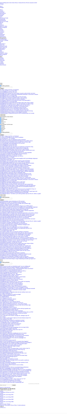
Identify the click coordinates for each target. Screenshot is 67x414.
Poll (2, 130)
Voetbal (1, 29)
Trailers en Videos (3, 53)
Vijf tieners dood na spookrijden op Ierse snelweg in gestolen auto (15, 308)
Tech (1, 16)
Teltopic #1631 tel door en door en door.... (10, 354)
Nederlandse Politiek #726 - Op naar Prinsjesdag (11, 336)
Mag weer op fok (5, 361)
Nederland (2, 12)
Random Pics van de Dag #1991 (8, 95)
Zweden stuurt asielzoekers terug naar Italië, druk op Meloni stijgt (15, 142)
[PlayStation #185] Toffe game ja (8, 350)
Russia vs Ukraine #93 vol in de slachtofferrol (11, 283)
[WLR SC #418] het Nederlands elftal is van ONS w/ (13, 270)
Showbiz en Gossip (4, 18)
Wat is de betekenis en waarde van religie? (10, 294)
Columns (20, 2)
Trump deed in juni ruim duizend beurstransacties (12, 151)
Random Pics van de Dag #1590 (8, 229)
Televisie (2, 25)
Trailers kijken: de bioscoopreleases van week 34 (11, 156)
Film (1, 23)
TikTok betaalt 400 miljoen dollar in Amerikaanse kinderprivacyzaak (15, 173)
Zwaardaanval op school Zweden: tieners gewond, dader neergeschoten (16, 184)
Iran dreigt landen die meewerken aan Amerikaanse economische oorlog (16, 146)
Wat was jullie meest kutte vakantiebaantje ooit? (12, 382)
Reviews (24, 2)
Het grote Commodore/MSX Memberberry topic (12, 334)
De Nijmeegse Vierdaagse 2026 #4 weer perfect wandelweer (14, 360)
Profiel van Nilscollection (5, 387)
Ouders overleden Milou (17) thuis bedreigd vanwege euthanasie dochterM (17, 288)
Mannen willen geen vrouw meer (9, 273)
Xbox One (2, 44)
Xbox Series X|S (3, 47)
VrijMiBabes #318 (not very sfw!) (8, 92)
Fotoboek (2, 59)
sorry (2, 316)
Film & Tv (3, 121)
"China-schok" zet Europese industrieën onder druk (12, 321)
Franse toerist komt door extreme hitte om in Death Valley (13, 355)
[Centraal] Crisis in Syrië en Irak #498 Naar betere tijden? (13, 343)
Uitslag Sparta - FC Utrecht (7, 157)
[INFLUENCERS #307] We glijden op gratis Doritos (12, 276)
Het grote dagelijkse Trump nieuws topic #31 (11, 329)
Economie (2, 14)
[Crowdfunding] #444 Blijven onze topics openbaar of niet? (14, 362)
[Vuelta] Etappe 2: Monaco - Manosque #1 (11, 274)
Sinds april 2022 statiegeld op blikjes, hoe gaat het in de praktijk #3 (15, 342)
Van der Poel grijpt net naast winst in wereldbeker (11, 137)
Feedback (2, 63)
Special (2, 129)
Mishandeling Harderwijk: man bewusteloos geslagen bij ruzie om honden (17, 163)
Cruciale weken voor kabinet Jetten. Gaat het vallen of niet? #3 (15, 348)
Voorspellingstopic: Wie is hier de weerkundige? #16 (13, 337)
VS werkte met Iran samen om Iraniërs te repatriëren (12, 99)
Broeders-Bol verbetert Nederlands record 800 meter (12, 183)
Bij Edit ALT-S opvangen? (7, 300)
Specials (32, 2)
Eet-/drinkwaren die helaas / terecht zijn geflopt (11, 351)
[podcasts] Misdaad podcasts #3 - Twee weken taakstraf (13, 303)
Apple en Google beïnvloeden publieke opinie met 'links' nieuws (15, 105)
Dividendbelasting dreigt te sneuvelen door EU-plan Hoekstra (14, 149)
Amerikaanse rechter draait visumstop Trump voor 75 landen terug (15, 177)
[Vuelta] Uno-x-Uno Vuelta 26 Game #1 (10, 301)
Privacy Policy (14, 405)
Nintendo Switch (3, 46)
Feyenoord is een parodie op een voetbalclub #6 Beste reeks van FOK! (16, 312)
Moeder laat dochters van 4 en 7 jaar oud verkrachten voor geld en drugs (16, 103)
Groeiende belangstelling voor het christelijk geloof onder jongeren (15, 234)
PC (0, 42)
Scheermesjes (4, 365)
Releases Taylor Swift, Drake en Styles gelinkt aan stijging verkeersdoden (17, 170)
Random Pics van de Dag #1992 (8, 90)
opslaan (2, 88)
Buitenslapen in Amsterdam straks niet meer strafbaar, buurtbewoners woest (17, 150)
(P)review (3, 128)
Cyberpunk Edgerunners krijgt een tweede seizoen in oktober (14, 176)
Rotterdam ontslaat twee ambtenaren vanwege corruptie (13, 289)
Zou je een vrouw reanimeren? (8, 363)
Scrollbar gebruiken (5, 85)
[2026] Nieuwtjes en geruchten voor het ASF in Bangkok (13, 375)
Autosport (2, 32)
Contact (1, 61)
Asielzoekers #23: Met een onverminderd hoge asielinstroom (14, 367)
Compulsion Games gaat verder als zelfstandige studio (12, 172)
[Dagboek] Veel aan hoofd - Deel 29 (9, 275)
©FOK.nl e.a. (3, 407)
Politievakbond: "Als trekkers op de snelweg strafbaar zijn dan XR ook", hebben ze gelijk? (20, 193)
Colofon (1, 62)
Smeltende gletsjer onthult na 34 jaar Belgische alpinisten (13, 112)
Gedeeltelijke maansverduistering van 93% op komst (12, 143)
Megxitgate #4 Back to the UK (8, 307)
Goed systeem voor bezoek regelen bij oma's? (11, 282)
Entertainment (3, 20)
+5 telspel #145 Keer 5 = (7, 377)
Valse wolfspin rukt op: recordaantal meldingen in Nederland (14, 231)
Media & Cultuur (3, 26)
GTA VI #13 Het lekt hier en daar (8, 314)
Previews (28, 2)
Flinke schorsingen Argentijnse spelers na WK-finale (12, 181)
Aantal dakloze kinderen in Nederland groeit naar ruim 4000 (14, 192)
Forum (1, 2)
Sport (1, 28)
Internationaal (3, 13)
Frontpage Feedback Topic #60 (8, 328)
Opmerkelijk (2, 19)
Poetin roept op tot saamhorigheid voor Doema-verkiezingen (14, 164)
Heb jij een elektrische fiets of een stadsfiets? (11, 376)
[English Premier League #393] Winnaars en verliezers (13, 286)
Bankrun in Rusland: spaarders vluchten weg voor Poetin (13, 97)
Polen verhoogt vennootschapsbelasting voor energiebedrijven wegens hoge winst (18, 191)
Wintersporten (3, 36)
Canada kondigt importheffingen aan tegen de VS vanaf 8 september (16, 152)
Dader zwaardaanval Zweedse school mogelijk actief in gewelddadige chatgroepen (19, 158)
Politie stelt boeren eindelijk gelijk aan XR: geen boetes (13, 96)
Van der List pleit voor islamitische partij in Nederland (13, 139)
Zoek (7, 2)
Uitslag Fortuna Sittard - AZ (7, 159)
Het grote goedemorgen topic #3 (8, 356)
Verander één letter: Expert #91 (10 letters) (10, 381)
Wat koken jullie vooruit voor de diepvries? (10, 323)
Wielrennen (2, 34)
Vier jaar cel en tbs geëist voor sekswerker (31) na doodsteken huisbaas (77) (17, 186)
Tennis (1, 33)
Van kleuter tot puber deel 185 (8, 340)
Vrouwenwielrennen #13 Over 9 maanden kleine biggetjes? (14, 341)
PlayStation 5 (2, 48)
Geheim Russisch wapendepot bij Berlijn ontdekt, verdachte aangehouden (17, 171)
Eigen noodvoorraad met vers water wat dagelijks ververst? (14, 287)
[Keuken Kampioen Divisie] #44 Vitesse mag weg (12, 349)
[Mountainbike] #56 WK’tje (8, 295)
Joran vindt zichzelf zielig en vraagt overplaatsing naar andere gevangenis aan (17, 185)
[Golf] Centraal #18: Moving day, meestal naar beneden (13, 313)
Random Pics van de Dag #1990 (8, 101)
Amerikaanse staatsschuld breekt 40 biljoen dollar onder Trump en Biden (16, 102)
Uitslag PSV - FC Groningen (7, 138)
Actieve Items (12, 2)
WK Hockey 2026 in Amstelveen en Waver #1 (11, 302)
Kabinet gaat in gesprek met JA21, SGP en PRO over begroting (15, 161)
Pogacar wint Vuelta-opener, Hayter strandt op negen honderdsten (15, 160)
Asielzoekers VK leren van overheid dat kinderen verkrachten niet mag (16, 110)
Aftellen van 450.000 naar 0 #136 (9, 358)
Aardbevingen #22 (6, 331)
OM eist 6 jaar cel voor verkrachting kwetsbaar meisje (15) (14, 108)
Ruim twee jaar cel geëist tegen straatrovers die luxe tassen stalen (15, 373)
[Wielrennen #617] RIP (7, 326)
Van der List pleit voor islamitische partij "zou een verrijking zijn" (15, 266)
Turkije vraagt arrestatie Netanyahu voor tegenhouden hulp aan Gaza (16, 174)
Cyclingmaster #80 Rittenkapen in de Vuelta (11, 272)
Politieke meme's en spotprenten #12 (9, 322)
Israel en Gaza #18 (6, 297)
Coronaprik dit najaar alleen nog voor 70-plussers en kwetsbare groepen (17, 169)
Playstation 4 (2, 43)
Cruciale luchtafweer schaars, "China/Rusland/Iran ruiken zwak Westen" (16, 268)
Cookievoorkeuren (21, 405)
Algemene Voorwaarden (5, 405)
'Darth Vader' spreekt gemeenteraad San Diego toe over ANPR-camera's (16, 140)
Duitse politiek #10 (6, 347)
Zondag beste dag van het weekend (8, 187)
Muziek (1, 22)
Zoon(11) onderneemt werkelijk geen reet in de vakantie (13, 333)
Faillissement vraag (5, 290)
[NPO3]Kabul (4, 296)
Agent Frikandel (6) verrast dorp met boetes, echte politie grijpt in (15, 100)
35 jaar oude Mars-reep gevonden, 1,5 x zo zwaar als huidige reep (15, 370)
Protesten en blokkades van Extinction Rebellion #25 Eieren (14, 371)
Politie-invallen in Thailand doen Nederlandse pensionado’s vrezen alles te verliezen (19, 94)
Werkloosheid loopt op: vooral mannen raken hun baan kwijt (14, 109)
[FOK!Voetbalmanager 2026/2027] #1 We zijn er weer (13, 353)
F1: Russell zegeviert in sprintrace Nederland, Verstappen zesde (15, 167)
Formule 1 (2, 30)
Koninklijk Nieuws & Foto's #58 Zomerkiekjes (11, 310)
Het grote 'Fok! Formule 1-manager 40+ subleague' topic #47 (14, 315)
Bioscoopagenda (3, 27)
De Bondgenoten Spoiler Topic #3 (9, 309)
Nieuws (16, 2)
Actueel (1, 10)
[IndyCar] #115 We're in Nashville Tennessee (11, 279)
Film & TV (2, 49)
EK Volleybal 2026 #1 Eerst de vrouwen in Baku (11, 364)
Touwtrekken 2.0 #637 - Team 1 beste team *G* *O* (13, 378)
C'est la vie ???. (5, 339)
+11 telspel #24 (5, 357)
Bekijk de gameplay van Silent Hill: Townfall (11, 154)
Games (1, 41)
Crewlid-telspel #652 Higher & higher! (10, 346)
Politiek (1, 15)
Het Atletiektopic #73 (6, 293)
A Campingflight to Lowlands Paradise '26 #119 (11, 368)
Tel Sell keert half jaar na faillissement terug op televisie (13, 107)
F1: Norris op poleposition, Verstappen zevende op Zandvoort (14, 166)
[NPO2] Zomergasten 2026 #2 (8, 299)
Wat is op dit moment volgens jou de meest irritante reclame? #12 (15, 317)
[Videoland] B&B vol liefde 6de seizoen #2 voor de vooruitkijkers (15, 369)
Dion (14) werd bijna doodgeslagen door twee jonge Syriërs (14, 327)
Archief (35, 2)
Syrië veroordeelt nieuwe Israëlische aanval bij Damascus (13, 153)
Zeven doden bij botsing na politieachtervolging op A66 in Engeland (15, 165)
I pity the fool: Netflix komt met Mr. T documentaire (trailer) (14, 106)
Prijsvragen (2, 60)
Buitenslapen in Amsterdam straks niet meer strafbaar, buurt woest (15, 292)
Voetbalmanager (3, 39)
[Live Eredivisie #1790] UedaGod (9, 280)
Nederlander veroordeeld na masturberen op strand (12, 320)
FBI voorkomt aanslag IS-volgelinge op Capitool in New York (14, 190)
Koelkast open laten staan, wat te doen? (10, 324)
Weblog (4, 2)
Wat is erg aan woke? (6, 330)
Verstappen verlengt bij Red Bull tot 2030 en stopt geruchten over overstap (17, 113)
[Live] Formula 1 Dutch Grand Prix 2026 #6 (11, 285)
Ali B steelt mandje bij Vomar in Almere (10, 277)
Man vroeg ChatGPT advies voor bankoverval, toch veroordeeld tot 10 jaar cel (18, 188)
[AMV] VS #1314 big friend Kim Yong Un (11, 269)
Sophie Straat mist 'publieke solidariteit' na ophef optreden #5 (14, 267)
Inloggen (2, 3)
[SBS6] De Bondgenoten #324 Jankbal (10, 380)
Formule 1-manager (4, 40)
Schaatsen (2, 35)
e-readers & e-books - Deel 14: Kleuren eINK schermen (13, 374)
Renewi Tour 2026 (6, 319)
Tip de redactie (3, 64)
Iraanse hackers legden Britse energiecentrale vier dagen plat (14, 147)
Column (3, 127)
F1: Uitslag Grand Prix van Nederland (9, 89)
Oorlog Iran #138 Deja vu (7, 306)
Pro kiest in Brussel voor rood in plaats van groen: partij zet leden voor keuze (17, 93)
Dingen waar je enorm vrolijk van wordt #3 (11, 344)
